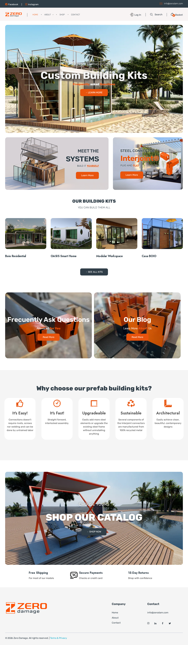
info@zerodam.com (173, 3)
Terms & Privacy (58, 638)
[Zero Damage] (13, 14)
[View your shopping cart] (171, 15)
